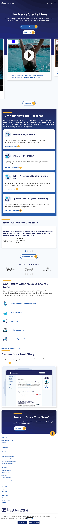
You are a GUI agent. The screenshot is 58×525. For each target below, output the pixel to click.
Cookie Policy (30, 518)
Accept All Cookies (34, 522)
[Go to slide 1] (25, 251)
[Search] (47, 3)
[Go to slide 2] (27, 251)
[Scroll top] (52, 433)
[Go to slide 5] (32, 251)
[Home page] (8, 3)
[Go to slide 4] (30, 251)
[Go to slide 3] (29, 251)
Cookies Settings (22, 522)
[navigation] (54, 3)
